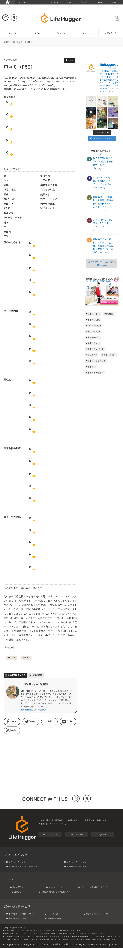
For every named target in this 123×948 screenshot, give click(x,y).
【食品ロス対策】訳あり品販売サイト (56, 892)
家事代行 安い (94, 343)
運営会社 (59, 820)
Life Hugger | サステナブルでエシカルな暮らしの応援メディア (48, 944)
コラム (37, 33)
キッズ (84, 2)
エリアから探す (53, 914)
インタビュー (61, 33)
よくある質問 (77, 834)
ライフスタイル (69, 2)
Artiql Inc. (115, 944)
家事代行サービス (17, 906)
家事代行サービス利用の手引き (21, 914)
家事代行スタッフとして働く (97, 914)
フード (38, 2)
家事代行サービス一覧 (18, 918)
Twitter (40, 709)
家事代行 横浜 (110, 355)
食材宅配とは (17, 887)
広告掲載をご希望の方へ (95, 820)
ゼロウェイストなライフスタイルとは (24, 866)
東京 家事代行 (94, 331)
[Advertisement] (21, 755)
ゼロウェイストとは (17, 862)
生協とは (17, 892)
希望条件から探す (54, 918)
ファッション (53, 2)
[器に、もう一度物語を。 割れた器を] (102, 101)
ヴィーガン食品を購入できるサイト (95, 887)
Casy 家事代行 (94, 325)
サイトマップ (51, 834)
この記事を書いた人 (17, 675)
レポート (86, 33)
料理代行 (110, 314)
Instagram (26, 709)
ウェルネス (100, 2)
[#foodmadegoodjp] (113, 123)
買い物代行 (92, 355)
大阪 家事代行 (94, 337)
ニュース (12, 33)
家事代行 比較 (94, 320)
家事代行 (115, 2)
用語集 (103, 834)
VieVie (27, 657)
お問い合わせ (110, 33)
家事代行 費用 (94, 314)
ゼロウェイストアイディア (77, 862)
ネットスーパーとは (56, 887)
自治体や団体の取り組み (76, 866)
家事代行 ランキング (97, 361)
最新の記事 (37, 675)
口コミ (12, 657)
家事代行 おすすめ (96, 372)
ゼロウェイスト (23, 2)
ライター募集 (44, 820)
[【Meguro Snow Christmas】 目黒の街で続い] (91, 112)
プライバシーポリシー (59, 824)
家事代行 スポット (96, 349)
